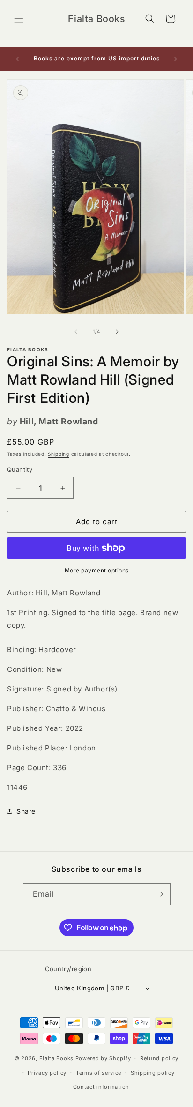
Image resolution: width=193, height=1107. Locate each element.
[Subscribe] (159, 894)
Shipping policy (153, 1073)
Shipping (58, 454)
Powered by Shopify (103, 1058)
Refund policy (159, 1058)
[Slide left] (76, 331)
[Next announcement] (175, 59)
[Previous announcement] (17, 59)
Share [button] (26, 811)
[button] (18, 18)
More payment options (97, 570)
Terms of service (98, 1073)
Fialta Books (56, 1058)
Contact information (101, 1087)
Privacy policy (47, 1073)
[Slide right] (117, 331)
